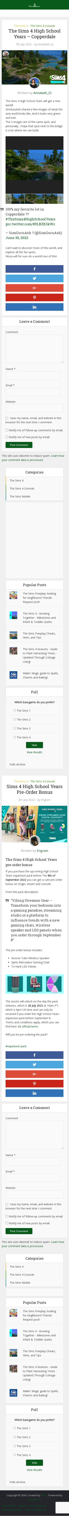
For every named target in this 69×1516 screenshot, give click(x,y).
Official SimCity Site (36, 1509)
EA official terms (28, 1026)
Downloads (40, 1505)
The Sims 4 (21, 26)
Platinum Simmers (12, 1509)
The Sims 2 (23, 719)
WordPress (34, 1499)
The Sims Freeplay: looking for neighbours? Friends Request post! (39, 598)
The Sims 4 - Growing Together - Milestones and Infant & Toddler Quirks (39, 618)
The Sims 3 (23, 728)
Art (30, 1505)
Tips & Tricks (9, 1505)
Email (10, 385)
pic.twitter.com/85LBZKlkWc (30, 224)
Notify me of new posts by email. (29, 437)
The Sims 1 (23, 710)
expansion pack (16, 1046)
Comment (12, 332)
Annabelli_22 (45, 44)
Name (11, 369)
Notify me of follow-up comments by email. (36, 430)
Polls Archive (17, 764)
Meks (44, 1495)
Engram (46, 800)
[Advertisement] (34, 540)
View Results (34, 752)
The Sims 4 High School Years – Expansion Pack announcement (32, 1493)
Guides (22, 1505)
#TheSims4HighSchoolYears (30, 219)
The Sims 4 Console (42, 26)
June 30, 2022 (17, 237)
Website (11, 401)
